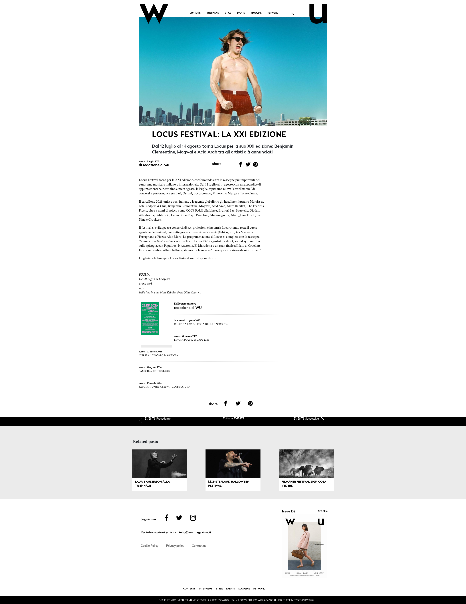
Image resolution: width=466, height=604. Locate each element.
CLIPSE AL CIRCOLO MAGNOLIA (158, 355)
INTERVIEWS (213, 13)
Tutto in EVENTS (233, 418)
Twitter (248, 165)
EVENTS (241, 13)
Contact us (199, 545)
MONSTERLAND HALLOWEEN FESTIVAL (228, 483)
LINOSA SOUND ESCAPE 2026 (191, 340)
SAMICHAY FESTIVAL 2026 (154, 371)
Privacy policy (175, 545)
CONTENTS (195, 13)
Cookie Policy (149, 545)
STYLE (228, 13)
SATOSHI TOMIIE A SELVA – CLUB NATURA (164, 386)
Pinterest (255, 165)
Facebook (240, 165)
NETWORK (273, 13)
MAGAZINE (256, 13)
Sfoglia (322, 511)
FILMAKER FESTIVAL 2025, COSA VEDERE (304, 483)
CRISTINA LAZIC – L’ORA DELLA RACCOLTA (201, 324)
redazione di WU (156, 165)
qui (214, 258)
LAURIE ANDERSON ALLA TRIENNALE (152, 483)
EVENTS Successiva (306, 418)
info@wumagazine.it (195, 532)
